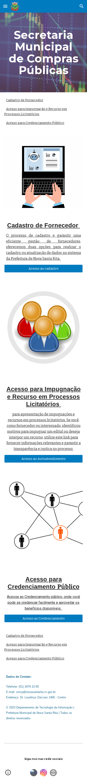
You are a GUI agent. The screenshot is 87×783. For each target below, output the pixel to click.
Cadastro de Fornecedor (24, 100)
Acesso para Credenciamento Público (35, 123)
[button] (5, 6)
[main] (43, 52)
